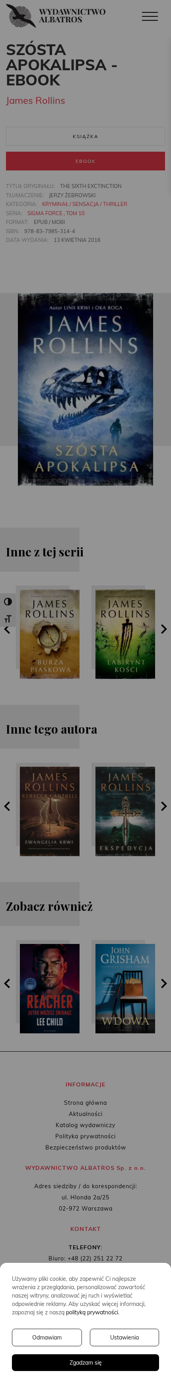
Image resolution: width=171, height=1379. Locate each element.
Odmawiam (47, 1337)
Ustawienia (124, 1337)
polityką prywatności (92, 1312)
